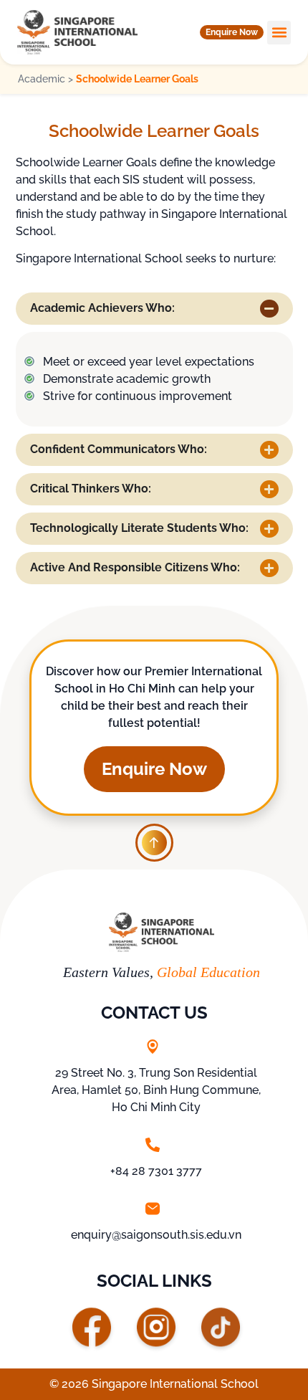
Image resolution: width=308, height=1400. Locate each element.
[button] (232, 32)
